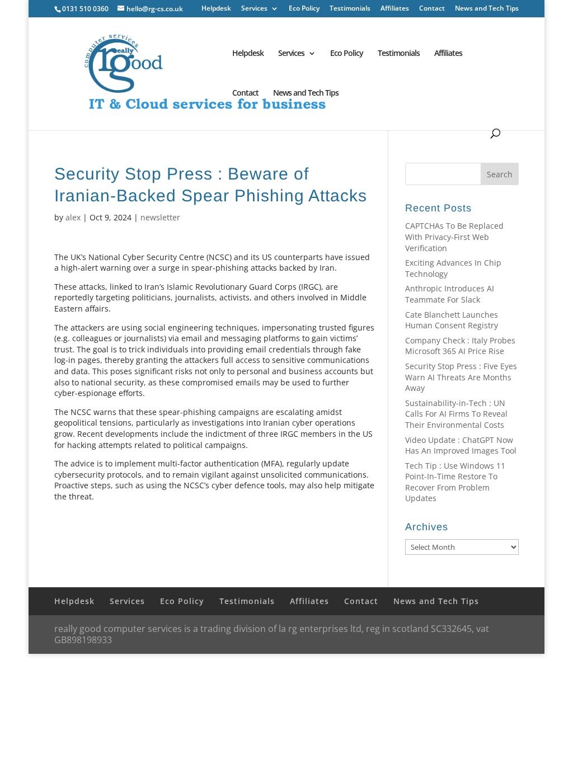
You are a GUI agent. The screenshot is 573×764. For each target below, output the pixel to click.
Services (254, 9)
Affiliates (395, 9)
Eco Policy (304, 9)
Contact (432, 9)
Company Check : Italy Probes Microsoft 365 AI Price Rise (460, 346)
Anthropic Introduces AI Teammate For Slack (449, 294)
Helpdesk (216, 9)
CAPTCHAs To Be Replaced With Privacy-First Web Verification (454, 236)
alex (73, 217)
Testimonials (350, 9)
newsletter (160, 217)
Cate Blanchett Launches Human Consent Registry (451, 320)
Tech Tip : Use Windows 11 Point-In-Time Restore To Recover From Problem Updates (455, 482)
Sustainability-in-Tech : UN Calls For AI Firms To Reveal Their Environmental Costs (456, 414)
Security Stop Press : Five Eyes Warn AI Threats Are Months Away (461, 377)
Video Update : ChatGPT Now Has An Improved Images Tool (460, 445)
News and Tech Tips (487, 9)
